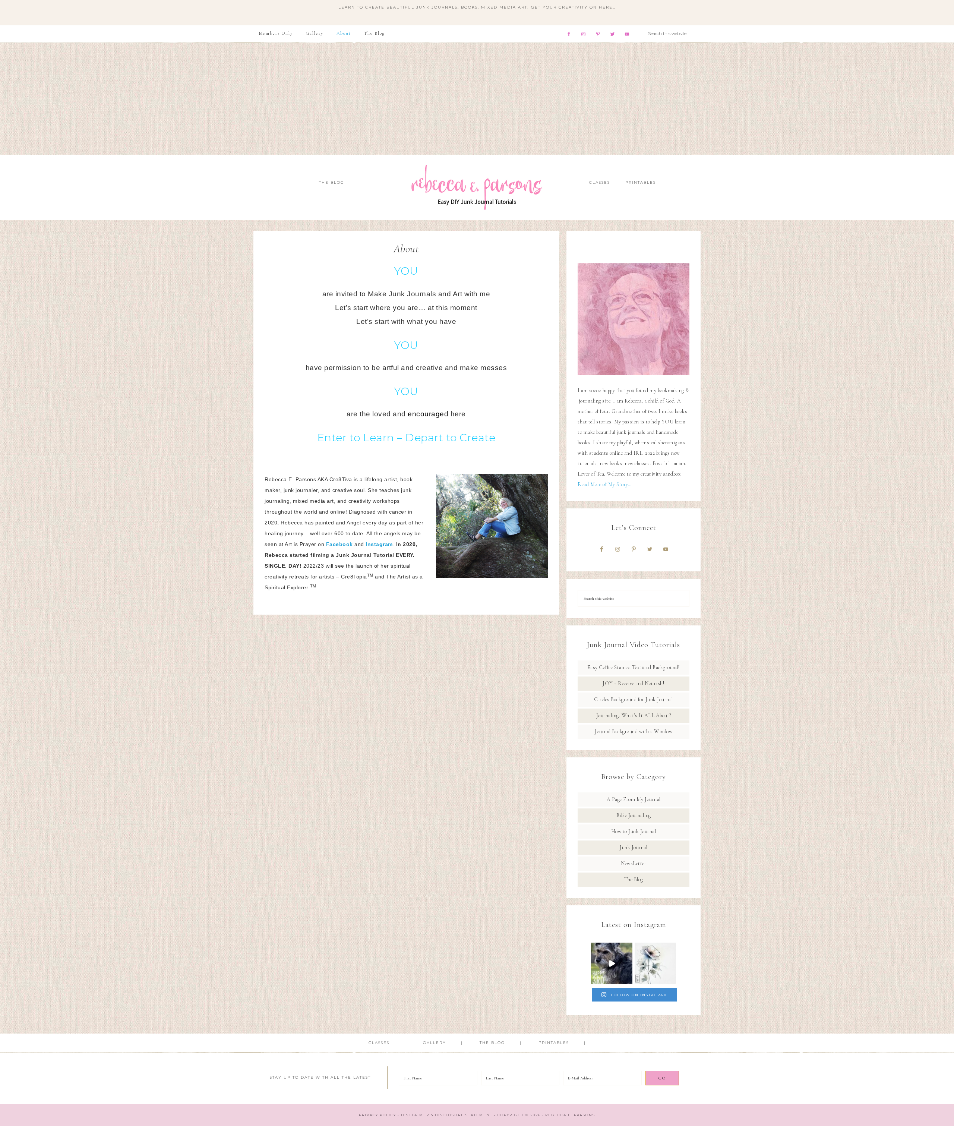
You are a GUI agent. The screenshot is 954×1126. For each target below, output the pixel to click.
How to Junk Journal (633, 831)
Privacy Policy (377, 1115)
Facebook (339, 544)
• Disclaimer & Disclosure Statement (445, 1115)
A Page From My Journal (634, 799)
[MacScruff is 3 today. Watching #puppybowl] (611, 963)
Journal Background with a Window (633, 731)
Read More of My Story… (604, 484)
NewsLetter (633, 863)
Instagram (379, 544)
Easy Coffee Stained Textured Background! (633, 667)
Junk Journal (633, 847)
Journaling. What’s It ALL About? (633, 715)
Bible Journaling (633, 815)
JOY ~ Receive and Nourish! (633, 683)
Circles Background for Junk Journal (633, 699)
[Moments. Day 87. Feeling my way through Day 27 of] (655, 963)
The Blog (633, 879)
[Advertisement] (477, 99)
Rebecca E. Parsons (477, 187)
